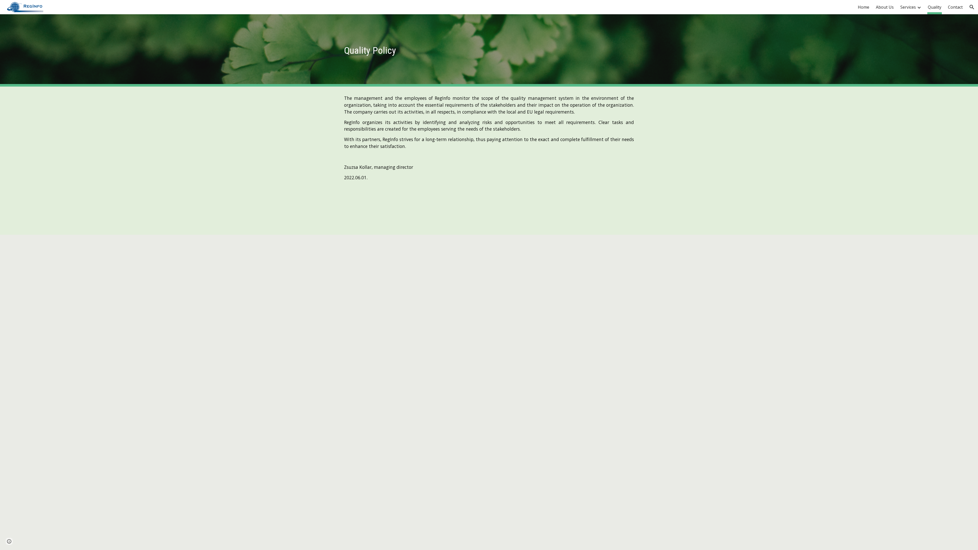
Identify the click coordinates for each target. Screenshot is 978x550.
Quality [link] (934, 7)
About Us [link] (885, 7)
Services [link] (908, 7)
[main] (388, 50)
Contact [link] (955, 7)
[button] (972, 7)
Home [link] (863, 7)
